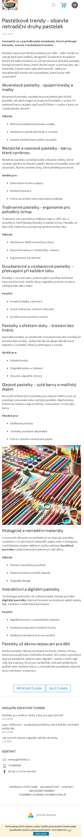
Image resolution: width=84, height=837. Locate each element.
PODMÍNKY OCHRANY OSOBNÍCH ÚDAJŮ (42, 795)
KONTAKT (68, 787)
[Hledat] (53, 5)
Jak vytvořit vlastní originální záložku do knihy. (30, 738)
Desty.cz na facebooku (22, 771)
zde (69, 830)
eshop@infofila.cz (19, 760)
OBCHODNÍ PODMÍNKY (42, 791)
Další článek (58, 688)
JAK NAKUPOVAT (50, 787)
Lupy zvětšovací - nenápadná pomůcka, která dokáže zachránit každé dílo (40, 727)
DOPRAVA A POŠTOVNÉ (23, 787)
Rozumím (41, 833)
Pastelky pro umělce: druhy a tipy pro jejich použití (32, 715)
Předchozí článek (29, 688)
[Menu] (75, 5)
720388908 (14, 766)
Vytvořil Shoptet (46, 815)
